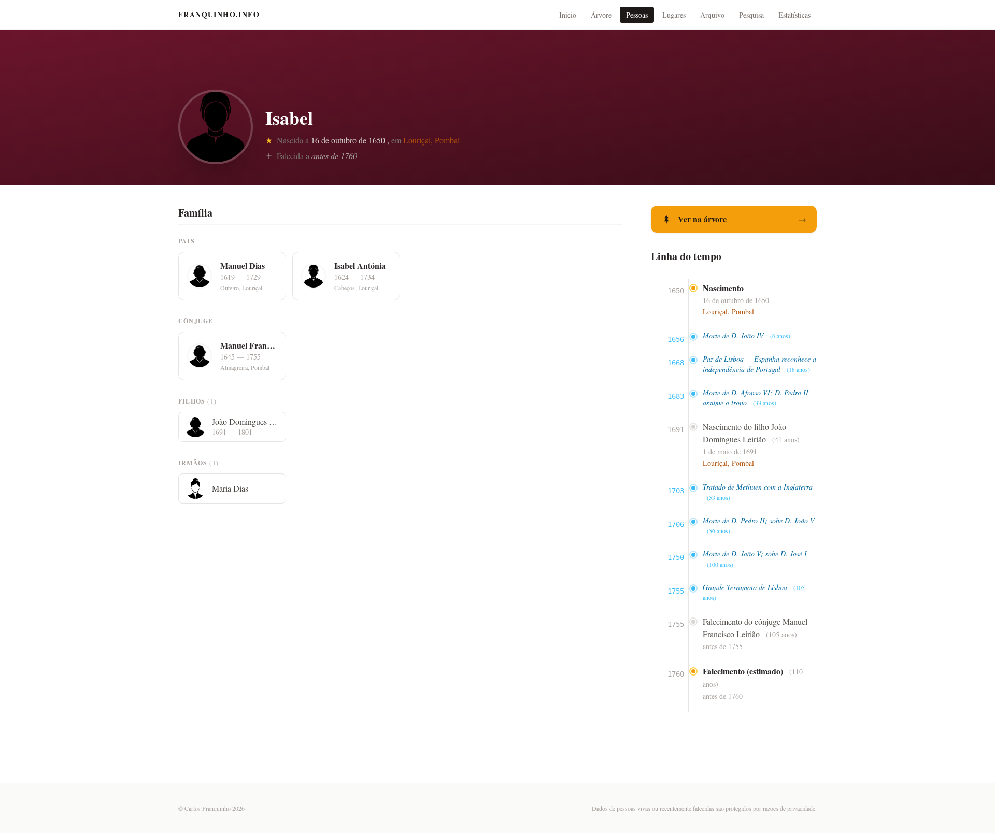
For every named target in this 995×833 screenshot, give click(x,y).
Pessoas (637, 15)
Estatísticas (794, 15)
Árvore (601, 15)
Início (567, 15)
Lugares (674, 15)
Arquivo (712, 15)
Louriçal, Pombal (431, 140)
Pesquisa (751, 15)
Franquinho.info (219, 14)
